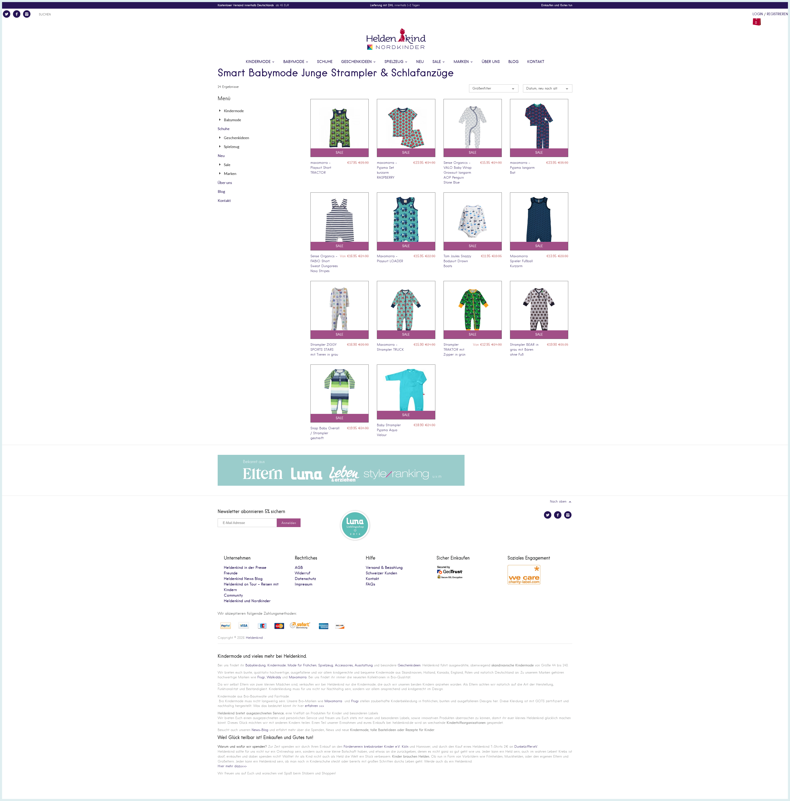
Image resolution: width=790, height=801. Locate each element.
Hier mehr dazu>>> (232, 766)
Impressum (303, 584)
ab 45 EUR (253, 5)
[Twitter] (6, 14)
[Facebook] (16, 14)
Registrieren (777, 14)
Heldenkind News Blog (243, 579)
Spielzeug (395, 62)
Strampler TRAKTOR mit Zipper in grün (454, 349)
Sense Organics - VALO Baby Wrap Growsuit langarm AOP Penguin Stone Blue (458, 172)
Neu (420, 62)
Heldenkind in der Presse (245, 568)
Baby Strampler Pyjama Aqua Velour (389, 430)
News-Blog (260, 730)
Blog (513, 62)
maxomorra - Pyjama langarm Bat (522, 168)
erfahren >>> (314, 706)
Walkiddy (274, 677)
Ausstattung (364, 665)
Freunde (231, 573)
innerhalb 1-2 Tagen (395, 5)
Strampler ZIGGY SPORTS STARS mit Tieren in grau (324, 349)
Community (233, 595)
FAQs (370, 584)
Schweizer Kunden (381, 573)
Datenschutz (305, 579)
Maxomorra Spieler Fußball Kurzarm (521, 261)
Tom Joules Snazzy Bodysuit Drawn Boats (457, 261)
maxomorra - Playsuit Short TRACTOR (320, 168)
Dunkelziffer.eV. (526, 747)
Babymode (294, 62)
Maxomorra (298, 677)
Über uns (491, 62)
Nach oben (559, 501)
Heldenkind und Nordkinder (247, 601)
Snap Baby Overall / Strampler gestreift (324, 433)
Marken (462, 62)
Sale (437, 62)
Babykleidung (255, 665)
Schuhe (324, 62)
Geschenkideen (357, 62)
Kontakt (535, 62)
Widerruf (302, 573)
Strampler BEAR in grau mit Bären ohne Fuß (524, 349)
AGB (299, 568)
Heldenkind (254, 638)
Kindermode (259, 62)
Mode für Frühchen (302, 665)
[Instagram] (26, 14)
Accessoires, (344, 665)
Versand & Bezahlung (384, 568)
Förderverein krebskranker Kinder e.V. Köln (377, 747)
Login (758, 14)
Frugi (261, 677)
